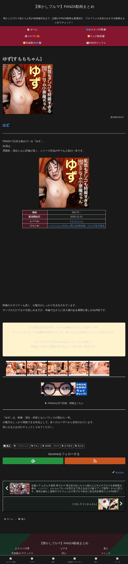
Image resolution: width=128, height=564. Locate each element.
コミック (105, 553)
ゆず (6, 125)
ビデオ (64, 548)
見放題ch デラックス (22, 553)
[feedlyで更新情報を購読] (33, 461)
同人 (64, 553)
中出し (66, 225)
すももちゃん (77, 221)
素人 (8, 446)
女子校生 (100, 225)
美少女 (74, 225)
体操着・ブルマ (86, 225)
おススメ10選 (22, 548)
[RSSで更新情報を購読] (95, 461)
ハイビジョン (55, 225)
